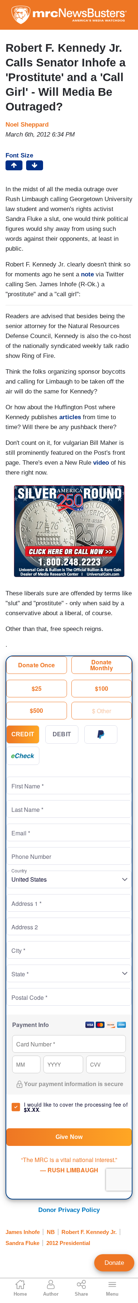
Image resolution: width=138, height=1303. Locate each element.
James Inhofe (23, 1232)
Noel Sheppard (27, 124)
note (87, 274)
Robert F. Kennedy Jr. (89, 1232)
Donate (114, 1262)
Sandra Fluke (22, 1243)
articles (70, 417)
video (101, 462)
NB (51, 1232)
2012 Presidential (68, 1243)
